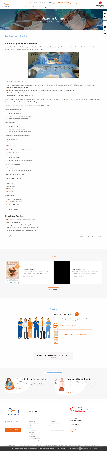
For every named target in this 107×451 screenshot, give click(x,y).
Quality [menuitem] (75, 7)
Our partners (95, 445)
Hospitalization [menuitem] (33, 7)
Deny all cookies (74, 448)
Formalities (32, 421)
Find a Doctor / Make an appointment (76, 419)
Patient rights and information (57, 430)
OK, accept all (61, 448)
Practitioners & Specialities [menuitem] (63, 7)
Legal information (53, 445)
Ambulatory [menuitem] (42, 7)
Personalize (85, 448)
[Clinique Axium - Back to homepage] (12, 411)
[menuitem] (35, 421)
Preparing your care (55, 423)
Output (31, 428)
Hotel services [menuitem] (83, 7)
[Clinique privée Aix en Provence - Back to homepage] (5, 4)
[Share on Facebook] (89, 236)
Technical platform (61, 21)
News (53, 256)
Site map (74, 445)
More (19, 388)
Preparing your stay (34, 423)
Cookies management (84, 445)
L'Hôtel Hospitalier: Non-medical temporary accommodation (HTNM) (34, 438)
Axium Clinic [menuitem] (23, 7)
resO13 (75, 99)
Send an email (12, 429)
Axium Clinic (49, 21)
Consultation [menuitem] (51, 7)
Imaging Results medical (74, 430)
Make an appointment (64, 2)
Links (70, 445)
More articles (53, 289)
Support (52, 425)
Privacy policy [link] (93, 448)
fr (34, 2)
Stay (31, 425)
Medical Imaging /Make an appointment (76, 425)
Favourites (99, 236)
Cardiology (32, 434)
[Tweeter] (92, 236)
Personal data (63, 445)
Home (41, 21)
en (36, 2)
